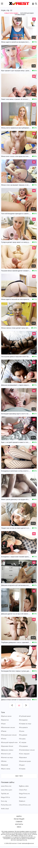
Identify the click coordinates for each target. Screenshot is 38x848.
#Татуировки (23, 746)
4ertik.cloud (5, 808)
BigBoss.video (24, 786)
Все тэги (19, 776)
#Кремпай (4, 765)
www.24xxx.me (6, 786)
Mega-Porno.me (24, 793)
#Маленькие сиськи (8, 727)
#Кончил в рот (6, 754)
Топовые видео (20, 14)
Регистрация (19, 819)
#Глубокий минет (25, 716)
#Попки (3, 739)
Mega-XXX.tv (5, 797)
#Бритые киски (6, 716)
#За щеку (22, 739)
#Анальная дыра (25, 761)
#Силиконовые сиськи (27, 750)
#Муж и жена (5, 769)
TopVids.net (5, 793)
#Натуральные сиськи (9, 735)
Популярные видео (27, 13)
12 (19, 705)
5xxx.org (4, 801)
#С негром (22, 742)
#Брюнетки (5, 720)
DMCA (19, 827)
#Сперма (22, 769)
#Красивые (23, 757)
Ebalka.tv (22, 801)
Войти (19, 816)
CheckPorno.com (25, 805)
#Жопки (3, 761)
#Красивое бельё (7, 746)
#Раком (3, 731)
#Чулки (21, 731)
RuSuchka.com (6, 805)
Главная (19, 821)
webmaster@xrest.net (28, 843)
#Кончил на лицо (7, 757)
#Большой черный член (9, 742)
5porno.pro (22, 797)
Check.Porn (23, 790)
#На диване (23, 735)
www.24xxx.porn (6, 790)
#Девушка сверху (7, 750)
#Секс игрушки (24, 754)
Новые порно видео (11, 13)
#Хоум (3, 724)
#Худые (22, 765)
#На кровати (23, 727)
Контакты (19, 824)
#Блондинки (23, 720)
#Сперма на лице (25, 724)
